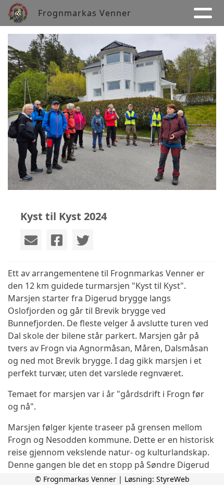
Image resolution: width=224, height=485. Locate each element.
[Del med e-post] (30, 239)
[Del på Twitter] (82, 239)
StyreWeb (173, 479)
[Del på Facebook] (56, 239)
